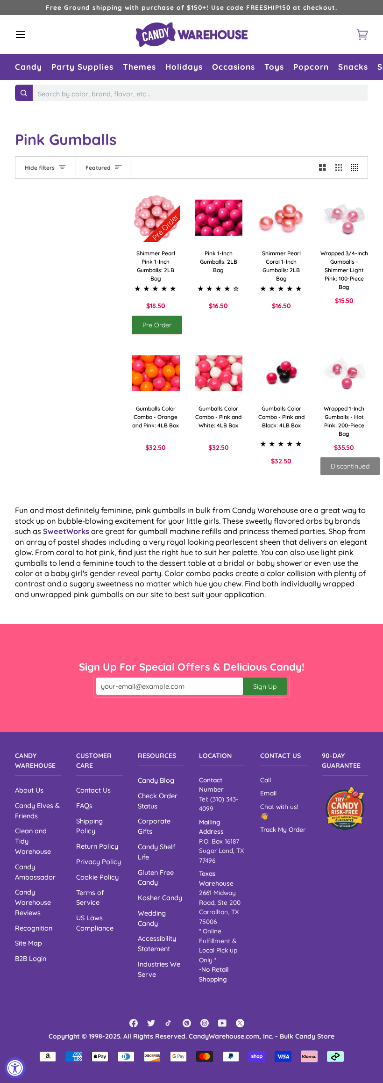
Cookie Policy (97, 877)
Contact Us (93, 790)
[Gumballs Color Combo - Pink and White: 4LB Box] (219, 373)
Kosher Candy (160, 897)
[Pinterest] (187, 1023)
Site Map (28, 943)
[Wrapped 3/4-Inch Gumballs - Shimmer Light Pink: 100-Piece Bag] (344, 218)
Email (268, 793)
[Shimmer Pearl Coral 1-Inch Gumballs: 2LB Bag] (281, 218)
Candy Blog (156, 780)
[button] (28, 67)
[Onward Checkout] (345, 808)
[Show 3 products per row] (339, 167)
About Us (29, 790)
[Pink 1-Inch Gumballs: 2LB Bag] (219, 218)
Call (265, 780)
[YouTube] (222, 1023)
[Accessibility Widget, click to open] (15, 1067)
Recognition (33, 928)
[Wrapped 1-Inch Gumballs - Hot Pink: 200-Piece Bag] (344, 373)
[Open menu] (29, 34)
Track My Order (282, 829)
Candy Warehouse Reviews (33, 902)
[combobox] (200, 94)
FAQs (84, 805)
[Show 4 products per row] (357, 167)
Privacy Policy (98, 861)
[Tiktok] (169, 1023)
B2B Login (30, 958)
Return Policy (97, 846)
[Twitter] (151, 1023)
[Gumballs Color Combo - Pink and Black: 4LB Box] (281, 373)
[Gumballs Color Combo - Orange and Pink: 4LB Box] (156, 373)
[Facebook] (133, 1023)
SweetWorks (66, 531)
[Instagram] (204, 1023)
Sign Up (265, 686)
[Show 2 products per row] (322, 167)
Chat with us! (279, 806)
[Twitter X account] (240, 1023)
